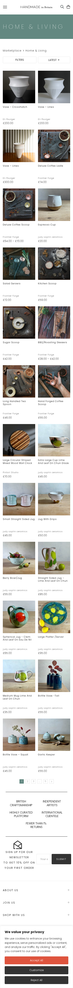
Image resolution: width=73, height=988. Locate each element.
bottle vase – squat (15, 754)
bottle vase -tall (48, 695)
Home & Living (36, 50)
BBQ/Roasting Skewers (52, 342)
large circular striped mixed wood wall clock (17, 461)
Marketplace (12, 50)
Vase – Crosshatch (15, 107)
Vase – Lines (46, 107)
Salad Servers (12, 283)
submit (61, 859)
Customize (36, 970)
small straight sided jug (19, 519)
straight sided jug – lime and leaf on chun (53, 579)
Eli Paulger (9, 119)
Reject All (36, 980)
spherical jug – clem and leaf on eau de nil (17, 638)
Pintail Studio (11, 472)
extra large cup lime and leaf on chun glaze (53, 461)
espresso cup (47, 224)
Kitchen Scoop (47, 283)
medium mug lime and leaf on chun (17, 697)
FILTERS (19, 60)
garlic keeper (46, 754)
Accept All (36, 960)
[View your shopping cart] (68, 7)
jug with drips (47, 519)
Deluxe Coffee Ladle (50, 165)
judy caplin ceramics (50, 236)
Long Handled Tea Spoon (14, 403)
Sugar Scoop (11, 342)
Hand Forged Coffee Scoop (50, 403)
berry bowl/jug (12, 578)
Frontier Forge (46, 178)
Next (51, 781)
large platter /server (51, 636)
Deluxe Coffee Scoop (16, 224)
